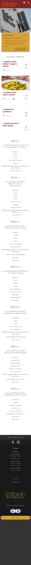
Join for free (20, 49)
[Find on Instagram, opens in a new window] (18, 443)
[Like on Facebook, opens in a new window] (12, 443)
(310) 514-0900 (15, 458)
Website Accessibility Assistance (15, 505)
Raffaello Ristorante (15, 495)
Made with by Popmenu (12, 437)
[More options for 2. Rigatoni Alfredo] (26, 113)
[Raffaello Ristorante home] (9, 4)
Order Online (15, 518)
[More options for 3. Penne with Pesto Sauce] (26, 96)
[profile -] (24, 2)
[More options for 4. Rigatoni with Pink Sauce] (26, 127)
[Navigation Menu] (28, 2)
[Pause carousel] (29, 31)
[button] (15, 67)
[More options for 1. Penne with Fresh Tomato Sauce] (26, 65)
